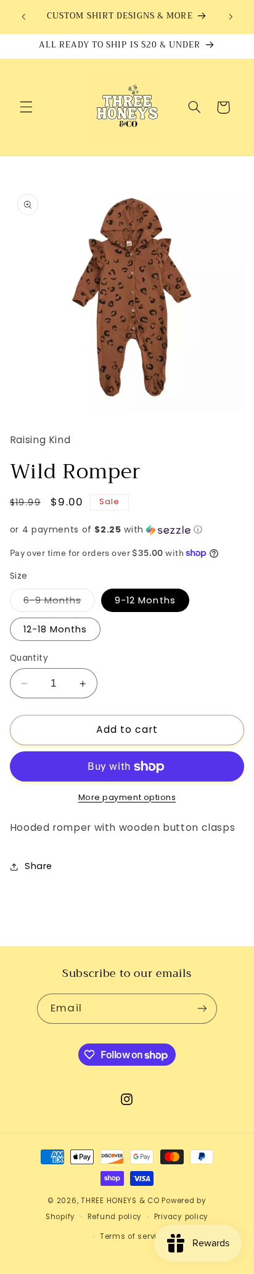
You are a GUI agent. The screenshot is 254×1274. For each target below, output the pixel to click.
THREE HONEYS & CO (120, 1201)
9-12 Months (145, 600)
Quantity (29, 658)
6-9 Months (59, 603)
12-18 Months (55, 629)
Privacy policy (181, 1217)
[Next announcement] (230, 16)
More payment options (127, 797)
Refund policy (115, 1217)
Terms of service (133, 1236)
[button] (26, 107)
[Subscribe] (201, 1009)
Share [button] (38, 866)
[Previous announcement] (23, 16)
